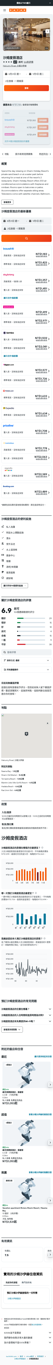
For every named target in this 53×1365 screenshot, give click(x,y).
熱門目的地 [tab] (27, 1282)
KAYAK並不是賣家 (12, 1332)
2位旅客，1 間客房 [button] (14, 81)
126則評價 (28, 62)
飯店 (21, 1356)
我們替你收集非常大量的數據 (18, 1337)
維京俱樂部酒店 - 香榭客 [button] (12, 1092)
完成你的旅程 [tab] (11, 1282)
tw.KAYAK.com (11, 1356)
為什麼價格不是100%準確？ (17, 1342)
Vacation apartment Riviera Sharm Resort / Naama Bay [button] (24, 1209)
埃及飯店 (40, 1356)
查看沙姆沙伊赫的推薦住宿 (40, 1172)
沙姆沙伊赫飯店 (14, 1298)
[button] (50, 3)
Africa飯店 (30, 1356)
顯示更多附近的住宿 (43, 1056)
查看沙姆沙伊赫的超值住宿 (40, 1114)
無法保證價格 (36, 1325)
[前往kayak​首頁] (17, 10)
